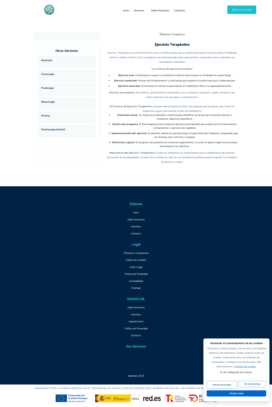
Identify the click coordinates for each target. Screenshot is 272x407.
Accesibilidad (136, 281)
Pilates (45, 115)
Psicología (47, 74)
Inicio (126, 10)
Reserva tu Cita (242, 9)
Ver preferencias (252, 384)
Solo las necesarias (221, 384)
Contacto (179, 10)
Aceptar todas (236, 393)
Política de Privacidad (136, 274)
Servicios (139, 10)
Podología (47, 88)
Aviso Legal (136, 267)
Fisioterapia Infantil (53, 129)
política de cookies (245, 366)
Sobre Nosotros (160, 10)
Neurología (48, 102)
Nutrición (46, 60)
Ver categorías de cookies (237, 372)
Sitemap (136, 288)
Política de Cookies (136, 260)
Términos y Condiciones (136, 253)
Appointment (136, 321)
